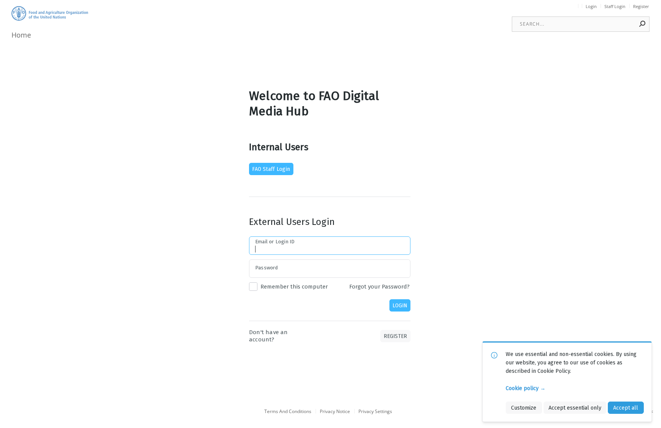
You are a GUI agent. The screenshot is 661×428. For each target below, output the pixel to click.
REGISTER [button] (395, 336)
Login (591, 6)
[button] (642, 24)
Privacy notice (335, 412)
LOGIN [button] (399, 305)
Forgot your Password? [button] (379, 286)
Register (641, 6)
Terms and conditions (287, 412)
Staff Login (614, 6)
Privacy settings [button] (375, 412)
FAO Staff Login (271, 169)
